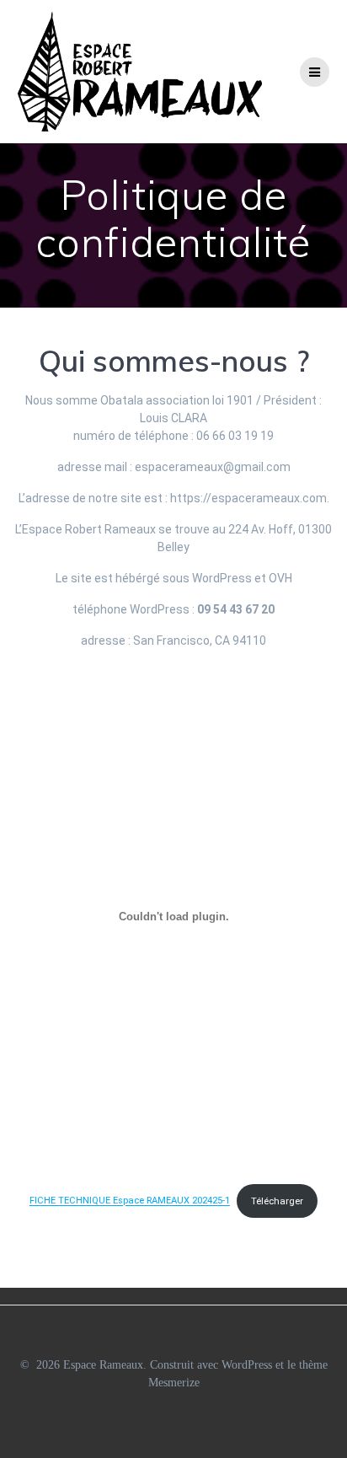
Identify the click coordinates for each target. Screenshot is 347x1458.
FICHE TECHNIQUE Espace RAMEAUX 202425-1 (129, 1201)
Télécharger (277, 1201)
